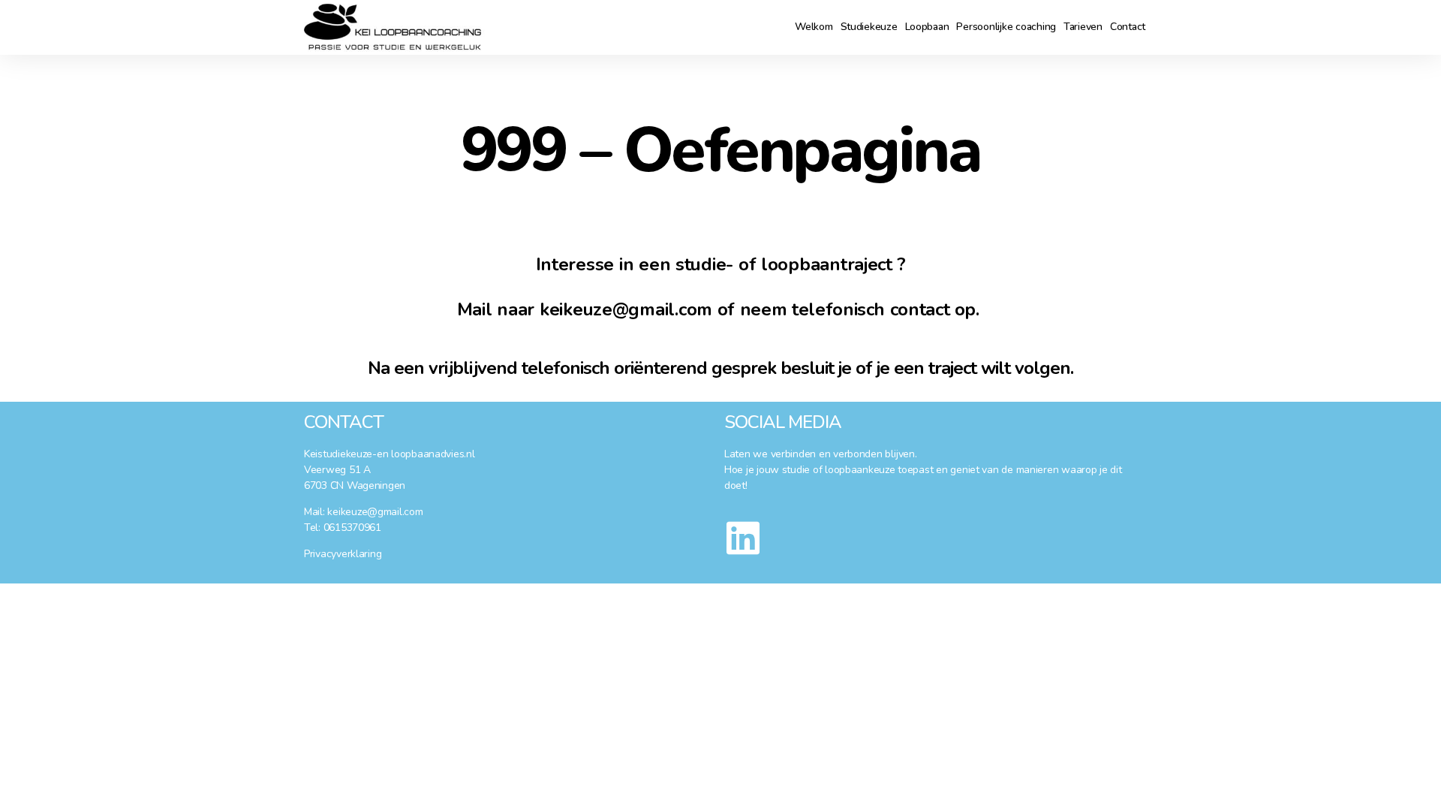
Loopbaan (927, 27)
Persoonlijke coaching (1006, 27)
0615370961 (352, 527)
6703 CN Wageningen (354, 485)
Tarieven (1083, 27)
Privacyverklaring (342, 554)
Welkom (813, 27)
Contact (1127, 27)
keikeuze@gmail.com (375, 512)
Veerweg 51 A (337, 470)
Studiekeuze (869, 27)
